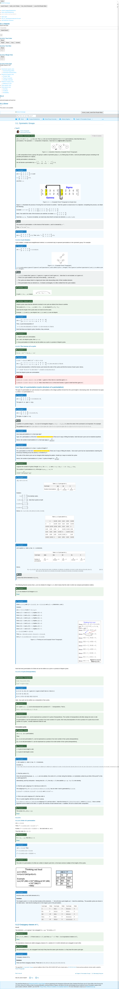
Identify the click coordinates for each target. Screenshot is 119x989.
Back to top (18, 973)
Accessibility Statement (62, 986)
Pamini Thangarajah (24, 130)
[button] (5, 90)
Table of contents (97, 135)
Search (18, 116)
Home (22, 119)
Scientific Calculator (8, 79)
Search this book (4, 25)
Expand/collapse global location (103, 119)
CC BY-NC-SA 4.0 (72, 967)
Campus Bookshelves (34, 119)
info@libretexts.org (90, 986)
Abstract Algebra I (66, 119)
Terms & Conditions (52, 986)
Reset (2, 40)
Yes (32, 977)
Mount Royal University (51, 119)
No (38, 977)
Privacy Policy (43, 986)
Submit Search (4, 30)
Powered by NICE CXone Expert (37, 983)
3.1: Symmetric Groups (27, 967)
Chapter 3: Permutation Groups (83, 119)
